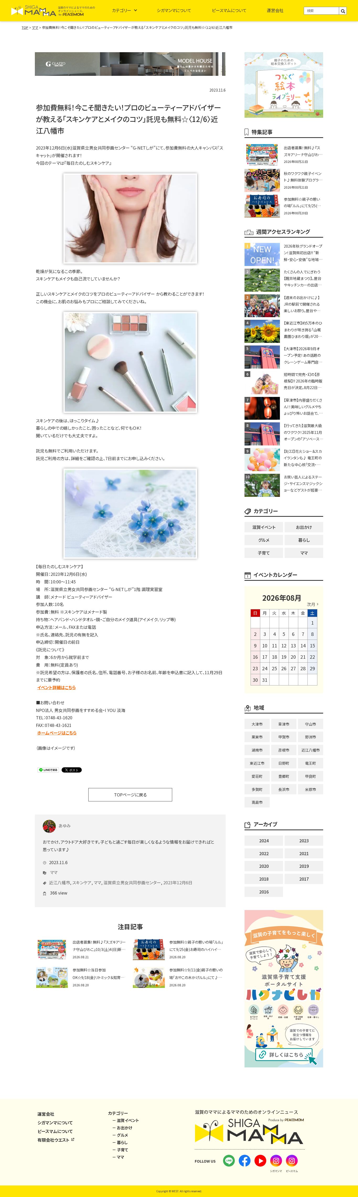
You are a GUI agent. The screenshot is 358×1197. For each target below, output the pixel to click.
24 (264, 668)
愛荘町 (257, 776)
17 (264, 656)
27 (293, 668)
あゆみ (64, 825)
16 (255, 656)
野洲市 (310, 737)
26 (283, 668)
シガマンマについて (174, 10)
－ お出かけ (122, 1127)
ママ (53, 872)
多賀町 (257, 789)
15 (312, 645)
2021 (304, 853)
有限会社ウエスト (53, 1140)
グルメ (263, 540)
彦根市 (283, 750)
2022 (264, 853)
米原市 (310, 789)
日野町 (283, 763)
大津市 (257, 724)
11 (274, 645)
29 (312, 668)
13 (293, 645)
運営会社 (275, 10)
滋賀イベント (263, 527)
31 (264, 679)
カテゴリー (121, 10)
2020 (264, 866)
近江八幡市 (59, 882)
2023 (304, 840)
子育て (264, 553)
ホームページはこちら (57, 733)
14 (303, 645)
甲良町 (310, 776)
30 (255, 679)
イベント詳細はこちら (56, 687)
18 (274, 656)
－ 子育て (120, 1149)
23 (255, 668)
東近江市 (257, 763)
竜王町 (310, 763)
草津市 (283, 724)
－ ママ (118, 1157)
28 (303, 668)
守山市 (310, 724)
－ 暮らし (120, 1142)
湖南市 (257, 750)
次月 (311, 604)
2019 (304, 866)
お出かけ (304, 527)
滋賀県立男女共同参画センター (132, 882)
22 (312, 656)
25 (274, 668)
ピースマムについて (229, 10)
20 (293, 656)
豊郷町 (283, 776)
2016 (264, 892)
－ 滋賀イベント (125, 1120)
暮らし (304, 540)
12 (283, 645)
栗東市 (257, 737)
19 (283, 656)
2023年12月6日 (177, 882)
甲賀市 (283, 737)
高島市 (257, 802)
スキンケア (81, 882)
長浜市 (283, 789)
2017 (304, 879)
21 (303, 656)
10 (264, 645)
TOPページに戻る (130, 794)
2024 (264, 840)
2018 (264, 879)
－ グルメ (120, 1135)
